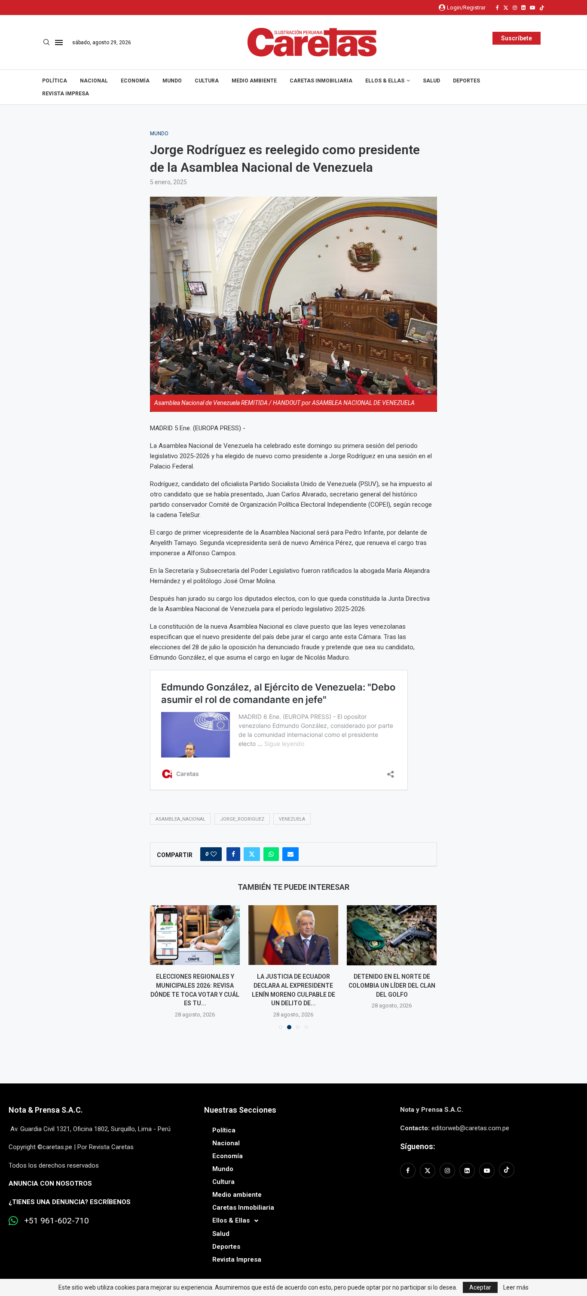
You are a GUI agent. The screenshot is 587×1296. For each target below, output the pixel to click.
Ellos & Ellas (384, 81)
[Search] (46, 42)
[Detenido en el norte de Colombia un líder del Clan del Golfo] (392, 935)
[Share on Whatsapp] (271, 854)
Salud (431, 81)
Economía (135, 81)
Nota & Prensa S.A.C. (46, 1109)
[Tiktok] (542, 8)
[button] (161, 967)
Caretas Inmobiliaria (321, 81)
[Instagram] (514, 8)
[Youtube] (532, 8)
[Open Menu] (59, 42)
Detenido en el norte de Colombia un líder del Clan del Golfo (392, 986)
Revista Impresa (65, 94)
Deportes (466, 81)
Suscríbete (516, 38)
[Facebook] (497, 8)
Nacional (94, 81)
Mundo (172, 81)
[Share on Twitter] (252, 854)
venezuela (292, 819)
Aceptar (480, 1287)
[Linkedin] (523, 8)
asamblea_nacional (180, 819)
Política (54, 81)
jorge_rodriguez (242, 819)
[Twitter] (506, 8)
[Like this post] (214, 854)
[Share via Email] (290, 854)
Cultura (207, 81)
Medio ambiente (254, 81)
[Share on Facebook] (233, 854)
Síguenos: (417, 1146)
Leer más (516, 1287)
